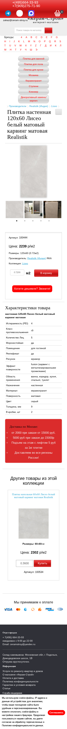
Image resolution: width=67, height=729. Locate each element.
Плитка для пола (33, 64)
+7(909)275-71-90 (26, 6)
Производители (17, 106)
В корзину (46, 273)
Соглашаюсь (56, 712)
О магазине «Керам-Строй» (18, 674)
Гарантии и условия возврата (19, 685)
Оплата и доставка (13, 678)
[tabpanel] (15, 210)
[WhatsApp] (19, 13)
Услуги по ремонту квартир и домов (23, 671)
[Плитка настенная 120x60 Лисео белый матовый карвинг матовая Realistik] (34, 171)
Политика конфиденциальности (20, 681)
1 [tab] (18, 221)
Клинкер (33, 91)
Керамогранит (34, 80)
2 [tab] (26, 221)
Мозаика (33, 75)
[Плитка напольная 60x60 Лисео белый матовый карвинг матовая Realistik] (33, 523)
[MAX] (31, 13)
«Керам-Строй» (46, 18)
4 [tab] (42, 221)
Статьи (6, 688)
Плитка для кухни (33, 69)
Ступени (33, 86)
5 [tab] (50, 221)
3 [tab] (34, 221)
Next (64, 210)
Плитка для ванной (33, 58)
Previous (2, 210)
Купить (42, 563)
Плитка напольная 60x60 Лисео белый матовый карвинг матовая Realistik (33, 496)
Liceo (54, 106)
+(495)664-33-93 (25, 2)
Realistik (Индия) (38, 106)
